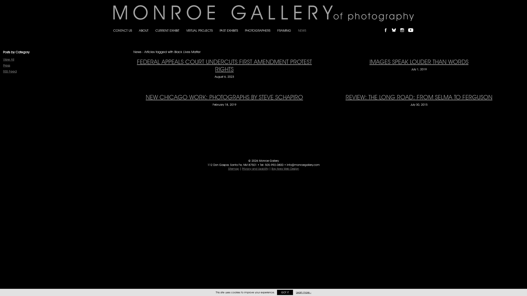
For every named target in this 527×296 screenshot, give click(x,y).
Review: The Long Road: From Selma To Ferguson (419, 97)
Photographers (257, 30)
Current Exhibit (167, 30)
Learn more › (303, 292)
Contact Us (122, 30)
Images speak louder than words (419, 61)
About (143, 30)
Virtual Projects (199, 30)
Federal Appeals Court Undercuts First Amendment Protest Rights (224, 65)
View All (8, 59)
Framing (284, 30)
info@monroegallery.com (303, 164)
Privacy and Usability (255, 168)
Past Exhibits (229, 30)
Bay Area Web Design (285, 168)
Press (6, 65)
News (302, 30)
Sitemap (233, 168)
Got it (285, 292)
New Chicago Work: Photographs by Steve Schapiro (224, 97)
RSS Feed (10, 71)
